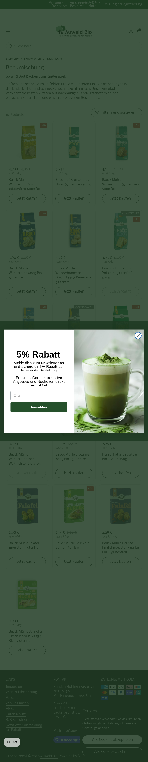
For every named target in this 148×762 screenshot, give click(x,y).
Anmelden (39, 407)
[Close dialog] (138, 335)
